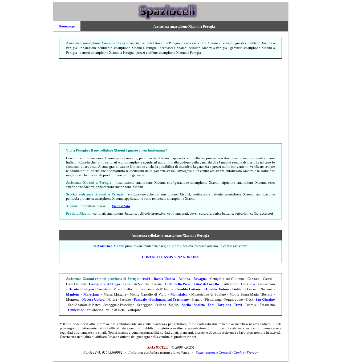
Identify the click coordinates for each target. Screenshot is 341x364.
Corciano (248, 284)
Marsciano (91, 294)
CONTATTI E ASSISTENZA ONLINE (170, 257)
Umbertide (76, 310)
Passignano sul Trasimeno (169, 299)
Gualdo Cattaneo (189, 289)
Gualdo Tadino (217, 289)
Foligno (88, 289)
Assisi (146, 279)
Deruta (73, 289)
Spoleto (199, 305)
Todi (211, 305)
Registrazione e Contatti (213, 352)
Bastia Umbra (164, 279)
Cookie (239, 352)
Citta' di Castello (206, 284)
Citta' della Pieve (178, 284)
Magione (72, 294)
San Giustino (265, 299)
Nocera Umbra (93, 299)
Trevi (238, 305)
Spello (186, 305)
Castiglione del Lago (104, 284)
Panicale (140, 299)
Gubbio (237, 289)
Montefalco (179, 294)
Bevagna (200, 279)
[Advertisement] (171, 101)
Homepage (67, 26)
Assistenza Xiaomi (110, 246)
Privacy (252, 352)
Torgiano (224, 305)
